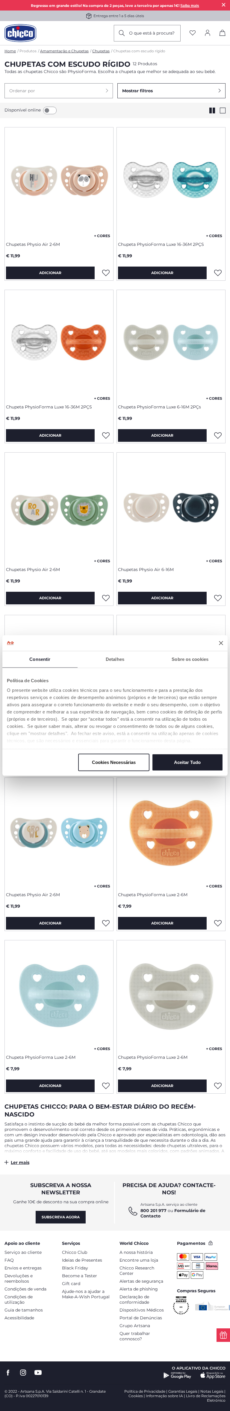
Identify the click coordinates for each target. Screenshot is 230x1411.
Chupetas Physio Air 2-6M (33, 244)
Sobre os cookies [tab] (190, 659)
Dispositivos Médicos (141, 1310)
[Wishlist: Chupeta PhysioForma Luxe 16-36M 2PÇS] (217, 273)
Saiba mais (189, 6)
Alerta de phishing (138, 1289)
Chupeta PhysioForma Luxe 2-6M (152, 894)
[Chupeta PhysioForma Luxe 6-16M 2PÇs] (171, 344)
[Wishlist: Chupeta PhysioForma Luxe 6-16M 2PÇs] (217, 435)
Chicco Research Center (136, 1270)
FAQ (9, 1260)
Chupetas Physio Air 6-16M (146, 569)
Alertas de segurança (141, 1281)
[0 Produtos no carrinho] (223, 34)
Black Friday (75, 1268)
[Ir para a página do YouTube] (38, 1372)
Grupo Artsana (134, 1325)
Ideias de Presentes (82, 1260)
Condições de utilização (18, 1299)
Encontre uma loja (138, 1260)
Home (10, 51)
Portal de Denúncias (140, 1318)
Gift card (71, 1283)
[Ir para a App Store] (213, 1375)
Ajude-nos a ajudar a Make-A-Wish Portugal (86, 1294)
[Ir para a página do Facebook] (8, 1372)
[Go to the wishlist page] (193, 33)
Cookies (135, 1396)
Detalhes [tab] (115, 659)
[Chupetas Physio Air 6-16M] (171, 507)
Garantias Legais (182, 1391)
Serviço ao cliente (23, 1252)
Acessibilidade (19, 1318)
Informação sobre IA (164, 1396)
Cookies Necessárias (114, 762)
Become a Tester (79, 1275)
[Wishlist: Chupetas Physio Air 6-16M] (217, 598)
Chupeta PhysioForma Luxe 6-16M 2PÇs (159, 407)
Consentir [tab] (39, 659)
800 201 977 (153, 1210)
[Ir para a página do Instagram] (23, 1372)
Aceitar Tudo (187, 762)
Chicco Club (74, 1252)
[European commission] (212, 1305)
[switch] (50, 110)
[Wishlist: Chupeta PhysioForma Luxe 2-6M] (217, 923)
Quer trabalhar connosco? (134, 1336)
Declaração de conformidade (134, 1299)
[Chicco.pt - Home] (20, 33)
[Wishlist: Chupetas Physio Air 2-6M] (105, 273)
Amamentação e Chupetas (64, 51)
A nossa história (136, 1252)
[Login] (208, 33)
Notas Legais (211, 1391)
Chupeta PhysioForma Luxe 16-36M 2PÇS (161, 244)
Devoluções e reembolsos (18, 1278)
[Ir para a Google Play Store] (177, 1375)
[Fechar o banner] (221, 643)
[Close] (223, 4)
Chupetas (101, 51)
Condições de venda (25, 1289)
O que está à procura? (152, 33)
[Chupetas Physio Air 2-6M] (59, 182)
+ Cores (102, 236)
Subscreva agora (61, 1217)
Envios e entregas (23, 1268)
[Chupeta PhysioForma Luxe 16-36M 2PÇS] (171, 182)
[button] (58, 90)
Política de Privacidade (144, 1391)
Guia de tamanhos (23, 1310)
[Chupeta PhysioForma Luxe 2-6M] (171, 832)
